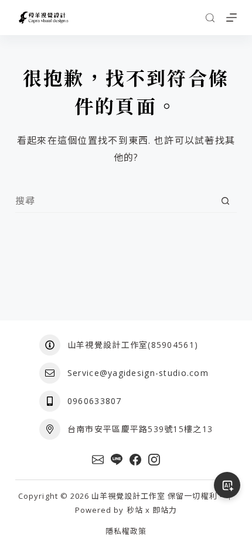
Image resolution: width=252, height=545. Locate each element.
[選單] (231, 17)
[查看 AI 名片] (227, 485)
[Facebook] (135, 459)
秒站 (135, 510)
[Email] (98, 459)
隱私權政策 (126, 531)
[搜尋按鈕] (225, 200)
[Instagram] (154, 459)
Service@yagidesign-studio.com (138, 372)
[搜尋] (210, 17)
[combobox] (114, 200)
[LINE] (116, 459)
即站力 (164, 510)
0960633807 (94, 400)
